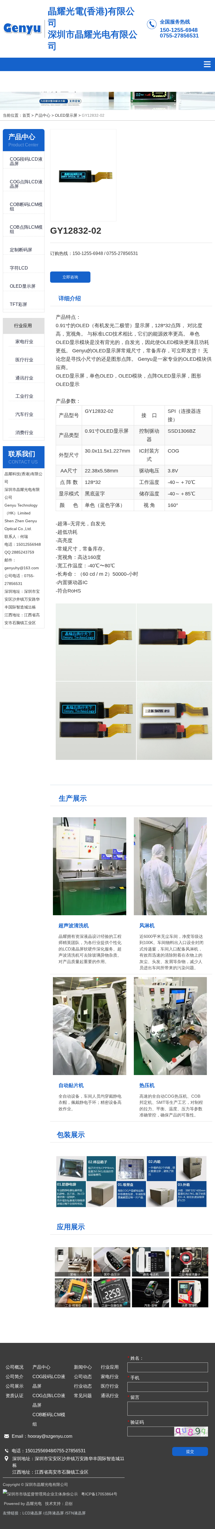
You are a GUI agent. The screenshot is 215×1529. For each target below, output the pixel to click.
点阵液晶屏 (54, 1513)
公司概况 (15, 1367)
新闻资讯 (152, 81)
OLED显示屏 (66, 115)
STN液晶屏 (76, 1513)
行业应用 (101, 81)
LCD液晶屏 (32, 1513)
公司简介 (15, 1376)
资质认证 (15, 1395)
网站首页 (23, 81)
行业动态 (83, 1386)
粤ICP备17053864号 (99, 1494)
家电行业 (110, 1376)
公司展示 (15, 1386)
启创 (69, 1503)
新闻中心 (83, 1367)
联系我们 (178, 81)
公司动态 (83, 1376)
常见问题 (83, 1395)
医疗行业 (110, 1386)
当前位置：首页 (17, 115)
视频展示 (126, 81)
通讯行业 (110, 1395)
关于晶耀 (75, 81)
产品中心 (49, 81)
